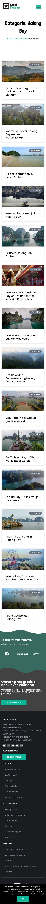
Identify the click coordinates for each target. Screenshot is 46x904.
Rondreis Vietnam (13, 769)
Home (9, 38)
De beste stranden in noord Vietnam (19, 175)
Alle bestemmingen (14, 797)
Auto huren (10, 837)
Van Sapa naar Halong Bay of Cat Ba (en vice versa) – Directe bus (21, 296)
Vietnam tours (11, 820)
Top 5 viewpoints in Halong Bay (18, 617)
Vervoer (8, 780)
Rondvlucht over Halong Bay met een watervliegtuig (22, 134)
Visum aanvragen (13, 831)
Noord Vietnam (21, 38)
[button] (38, 7)
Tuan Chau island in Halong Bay (19, 538)
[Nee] (43, 894)
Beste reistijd (11, 775)
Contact (9, 860)
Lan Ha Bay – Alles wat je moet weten (22, 498)
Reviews (8, 871)
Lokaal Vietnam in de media (14, 644)
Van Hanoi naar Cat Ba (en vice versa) (21, 419)
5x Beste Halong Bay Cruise (19, 254)
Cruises (8, 826)
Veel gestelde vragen (15, 855)
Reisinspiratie (11, 786)
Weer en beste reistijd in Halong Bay (21, 215)
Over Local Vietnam (14, 849)
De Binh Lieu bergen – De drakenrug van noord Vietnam (22, 91)
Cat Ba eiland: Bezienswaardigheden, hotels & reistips (20, 378)
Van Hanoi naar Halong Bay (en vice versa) (21, 337)
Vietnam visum (12, 791)
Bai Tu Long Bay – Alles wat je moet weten (21, 459)
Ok (22, 899)
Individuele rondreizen (15, 815)
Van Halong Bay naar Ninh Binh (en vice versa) (22, 577)
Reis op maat (11, 809)
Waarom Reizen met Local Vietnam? (21, 866)
